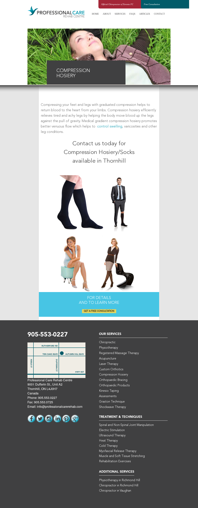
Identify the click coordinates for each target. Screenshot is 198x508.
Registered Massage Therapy (119, 353)
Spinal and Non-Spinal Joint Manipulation (126, 425)
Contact (159, 14)
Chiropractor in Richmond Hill (118, 485)
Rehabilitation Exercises (115, 461)
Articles (144, 14)
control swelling (109, 126)
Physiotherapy (108, 347)
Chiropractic (107, 342)
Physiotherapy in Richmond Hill (119, 480)
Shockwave (112, 407)
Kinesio (109, 390)
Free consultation (152, 4)
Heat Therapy (108, 440)
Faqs (132, 14)
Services (120, 14)
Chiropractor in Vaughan (115, 490)
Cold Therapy (108, 446)
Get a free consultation (99, 311)
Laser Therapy (108, 364)
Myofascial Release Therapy (117, 451)
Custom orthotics (111, 369)
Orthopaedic (113, 380)
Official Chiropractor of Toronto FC (117, 4)
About (107, 14)
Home (95, 14)
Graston (112, 401)
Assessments (108, 396)
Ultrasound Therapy (112, 435)
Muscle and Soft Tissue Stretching (122, 456)
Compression (113, 374)
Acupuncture (107, 358)
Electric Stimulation (112, 430)
